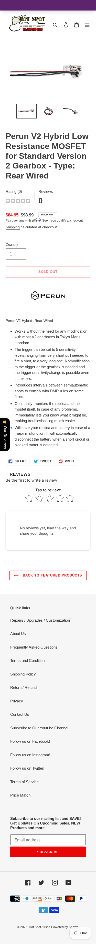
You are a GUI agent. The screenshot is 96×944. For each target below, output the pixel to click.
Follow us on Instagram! (30, 755)
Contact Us (19, 714)
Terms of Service (24, 782)
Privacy (16, 701)
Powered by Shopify (65, 927)
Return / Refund (23, 687)
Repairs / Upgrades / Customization (40, 620)
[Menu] (87, 24)
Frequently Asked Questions (34, 647)
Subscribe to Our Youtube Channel (39, 728)
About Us (18, 633)
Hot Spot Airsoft (39, 927)
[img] (18, 201)
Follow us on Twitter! (27, 768)
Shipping (13, 227)
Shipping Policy (23, 674)
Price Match (20, 795)
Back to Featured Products (51, 575)
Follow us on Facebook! (30, 741)
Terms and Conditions (28, 660)
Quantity (12, 244)
